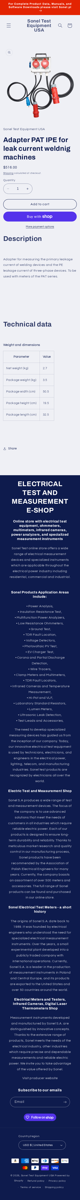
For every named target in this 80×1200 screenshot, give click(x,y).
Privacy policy (57, 1181)
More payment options (40, 226)
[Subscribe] (65, 1102)
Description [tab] (22, 238)
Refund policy (36, 1181)
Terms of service (30, 1187)
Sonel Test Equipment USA (37, 1175)
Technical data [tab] (27, 324)
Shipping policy (54, 1187)
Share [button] (12, 448)
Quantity (9, 180)
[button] (8, 25)
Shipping (8, 173)
